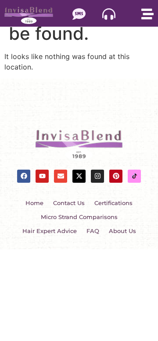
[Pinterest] (115, 176)
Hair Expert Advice (49, 230)
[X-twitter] (79, 176)
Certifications (113, 202)
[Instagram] (97, 176)
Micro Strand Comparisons (79, 216)
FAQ (92, 230)
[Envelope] (60, 176)
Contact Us (69, 202)
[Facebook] (23, 176)
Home (34, 202)
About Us (122, 230)
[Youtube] (42, 176)
